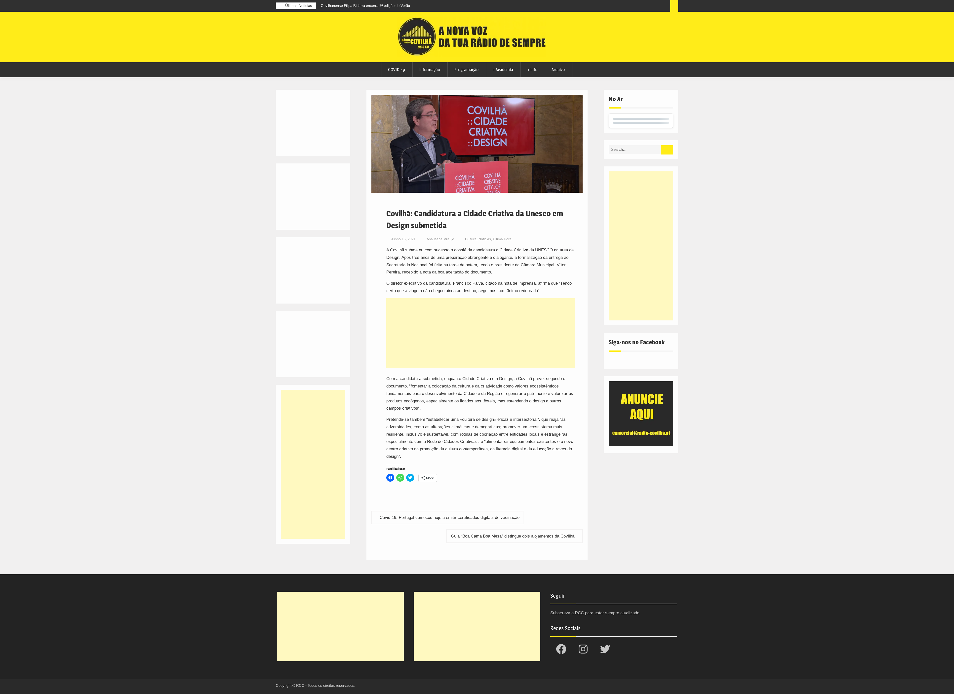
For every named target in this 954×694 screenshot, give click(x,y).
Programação (466, 69)
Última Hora (502, 239)
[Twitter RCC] (647, 6)
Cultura (471, 239)
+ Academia (503, 69)
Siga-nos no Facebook (637, 342)
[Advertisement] (480, 333)
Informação (429, 69)
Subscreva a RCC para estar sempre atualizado (594, 613)
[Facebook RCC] (628, 6)
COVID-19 (396, 69)
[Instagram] (637, 6)
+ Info (532, 69)
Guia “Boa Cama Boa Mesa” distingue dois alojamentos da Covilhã (512, 536)
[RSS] (656, 6)
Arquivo (558, 69)
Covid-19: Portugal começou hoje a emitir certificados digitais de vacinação (449, 517)
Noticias (484, 239)
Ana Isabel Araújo (440, 239)
